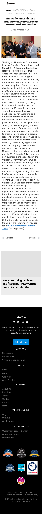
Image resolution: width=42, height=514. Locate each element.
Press (4, 406)
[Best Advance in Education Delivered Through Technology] (34, 453)
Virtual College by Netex (13, 360)
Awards (31, 13)
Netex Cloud (8, 353)
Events (11, 13)
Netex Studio (8, 356)
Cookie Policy (31, 495)
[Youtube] (27, 322)
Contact (6, 399)
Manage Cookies (14, 495)
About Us (6, 389)
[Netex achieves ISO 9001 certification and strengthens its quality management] (32, 468)
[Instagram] (23, 322)
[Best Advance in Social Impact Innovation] (21, 453)
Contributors (8, 421)
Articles (31, 10)
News (8, 10)
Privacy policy (27, 492)
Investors (6, 392)
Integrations (8, 438)
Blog (4, 414)
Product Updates (10, 434)
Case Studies (19, 10)
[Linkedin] (14, 322)
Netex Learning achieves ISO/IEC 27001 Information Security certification (19, 284)
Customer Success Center (15, 431)
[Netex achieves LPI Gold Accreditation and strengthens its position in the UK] (21, 481)
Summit (6, 418)
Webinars (20, 13)
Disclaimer (12, 492)
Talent (5, 396)
